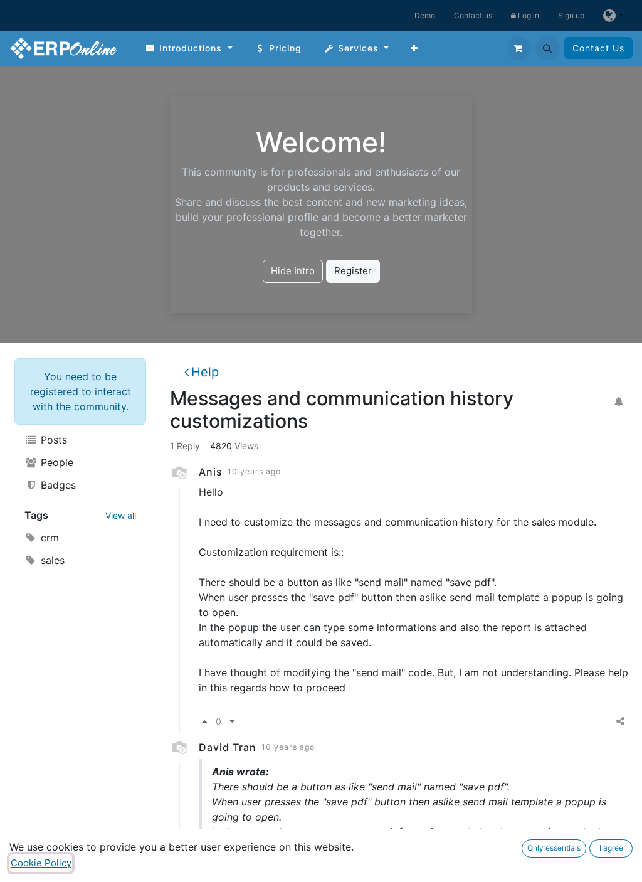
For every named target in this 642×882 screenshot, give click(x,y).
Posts (52, 439)
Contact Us (598, 48)
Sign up (571, 15)
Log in (527, 15)
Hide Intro (293, 271)
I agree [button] (611, 848)
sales (51, 560)
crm (48, 537)
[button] (547, 48)
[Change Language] (613, 15)
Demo (424, 15)
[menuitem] (189, 48)
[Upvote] (205, 721)
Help (205, 372)
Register (353, 271)
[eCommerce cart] (518, 48)
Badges (57, 485)
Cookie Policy (41, 863)
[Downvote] (232, 721)
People (55, 462)
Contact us (473, 15)
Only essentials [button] (554, 848)
